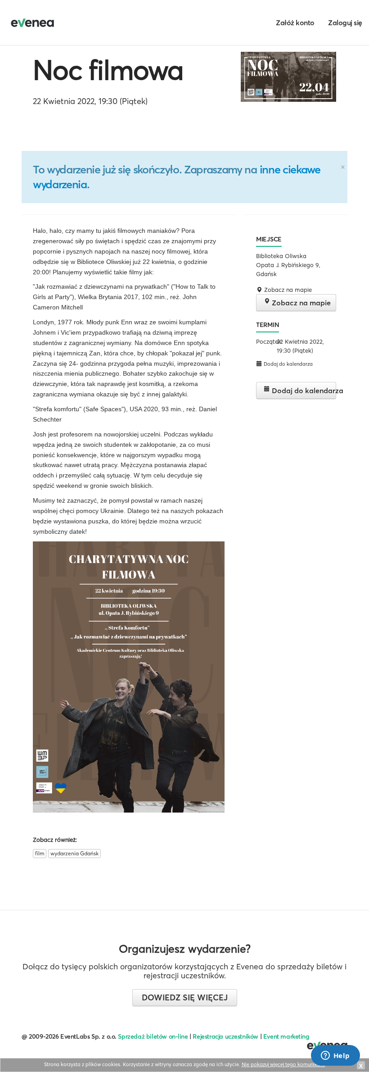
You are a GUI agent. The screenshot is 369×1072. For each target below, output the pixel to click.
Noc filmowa (108, 69)
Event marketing (286, 1036)
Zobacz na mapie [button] (287, 289)
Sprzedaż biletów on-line (153, 1036)
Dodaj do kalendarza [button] (287, 364)
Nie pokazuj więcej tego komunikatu (283, 1064)
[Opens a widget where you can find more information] (335, 1056)
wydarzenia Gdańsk (74, 853)
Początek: (265, 341)
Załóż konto (295, 22)
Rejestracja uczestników (225, 1036)
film (39, 853)
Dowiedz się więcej (185, 997)
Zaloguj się (345, 22)
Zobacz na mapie (300, 302)
